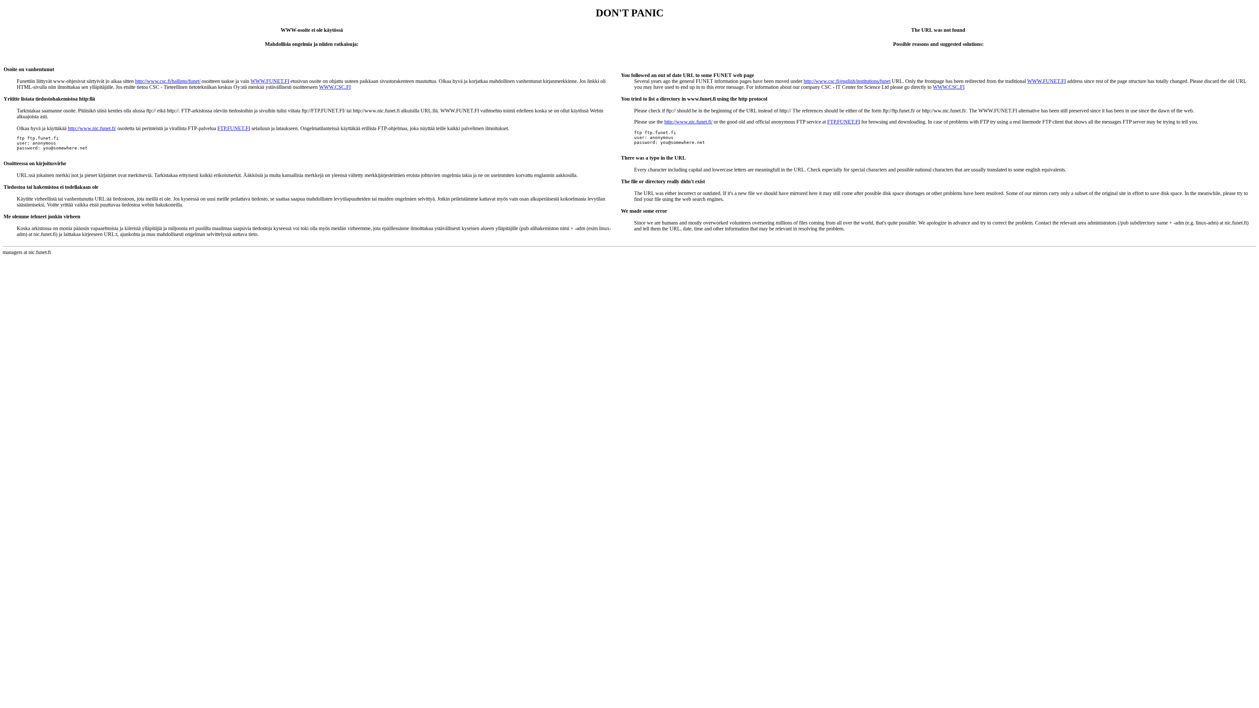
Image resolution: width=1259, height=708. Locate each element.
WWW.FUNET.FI (269, 81)
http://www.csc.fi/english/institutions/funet (847, 81)
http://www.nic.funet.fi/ (92, 128)
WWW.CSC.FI (335, 87)
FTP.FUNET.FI (233, 128)
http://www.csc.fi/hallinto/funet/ (167, 81)
